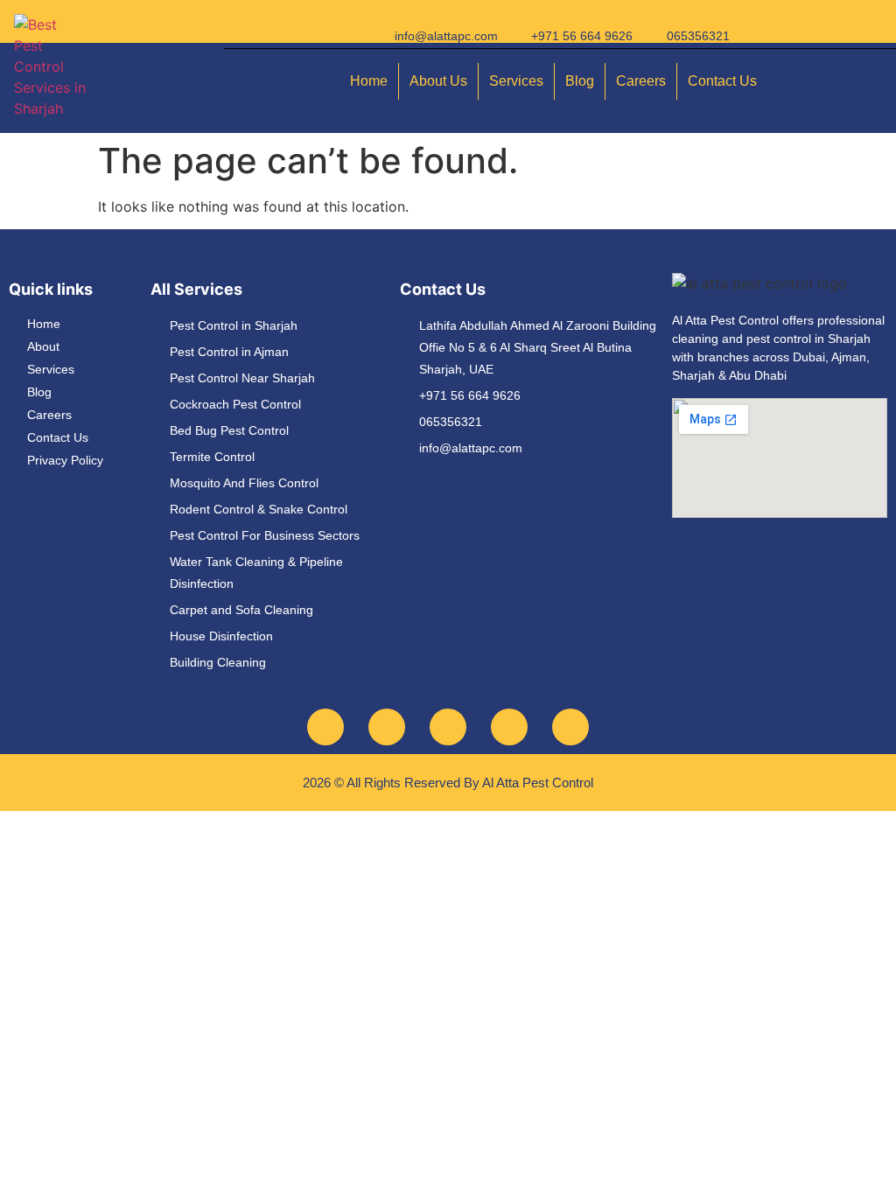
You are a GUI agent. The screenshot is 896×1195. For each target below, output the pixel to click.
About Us (438, 80)
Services (516, 80)
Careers (641, 80)
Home (369, 80)
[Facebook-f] (325, 727)
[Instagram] (386, 727)
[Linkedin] (570, 727)
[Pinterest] (448, 727)
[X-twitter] (509, 727)
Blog (579, 80)
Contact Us (722, 80)
